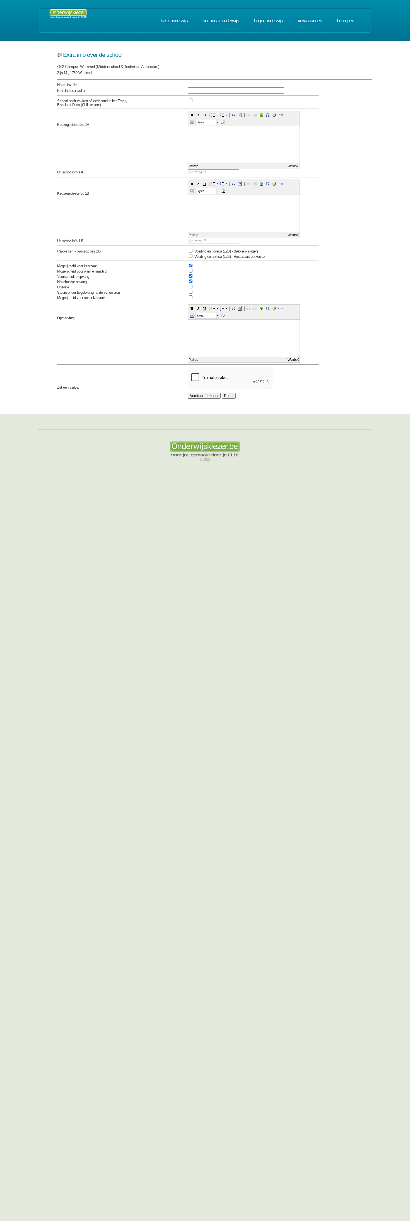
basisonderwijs (174, 20)
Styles (200, 122)
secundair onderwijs (221, 20)
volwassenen (310, 20)
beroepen (345, 20)
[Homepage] (68, 15)
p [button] (197, 166)
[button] (192, 115)
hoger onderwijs (268, 20)
